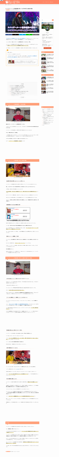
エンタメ (15, 451)
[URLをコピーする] (36, 34)
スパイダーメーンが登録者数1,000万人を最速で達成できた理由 (19, 91)
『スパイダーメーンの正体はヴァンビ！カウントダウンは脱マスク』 (16, 38)
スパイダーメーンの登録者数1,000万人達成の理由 (17, 86)
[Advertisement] (22, 74)
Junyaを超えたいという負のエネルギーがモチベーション (18, 92)
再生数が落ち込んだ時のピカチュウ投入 (16, 94)
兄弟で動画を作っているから (15, 95)
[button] (8, 34)
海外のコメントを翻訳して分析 (15, 90)
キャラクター (18, 451)
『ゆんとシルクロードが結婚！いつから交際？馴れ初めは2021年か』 (19, 304)
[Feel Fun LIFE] (12, 2)
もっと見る (22, 97)
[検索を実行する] (53, 20)
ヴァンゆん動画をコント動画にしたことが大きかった (18, 93)
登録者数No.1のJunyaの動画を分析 (48, 114)
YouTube (12, 451)
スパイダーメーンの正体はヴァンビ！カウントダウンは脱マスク (24, 61)
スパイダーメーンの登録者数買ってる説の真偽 (16, 85)
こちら (18, 369)
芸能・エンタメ (8, 451)
